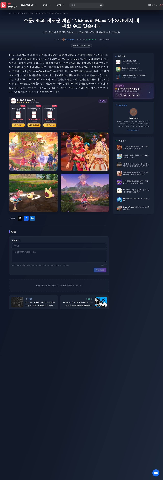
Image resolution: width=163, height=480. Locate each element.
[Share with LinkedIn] (32, 218)
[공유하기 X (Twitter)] (121, 95)
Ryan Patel (133, 118)
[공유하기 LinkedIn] (133, 95)
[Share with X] (20, 218)
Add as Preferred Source (81, 45)
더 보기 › (103, 101)
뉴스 (14, 13)
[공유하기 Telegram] (129, 95)
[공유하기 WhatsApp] (125, 95)
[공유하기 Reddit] (138, 95)
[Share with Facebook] (26, 218)
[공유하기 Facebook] (117, 95)
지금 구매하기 (18, 125)
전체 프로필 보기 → (133, 130)
